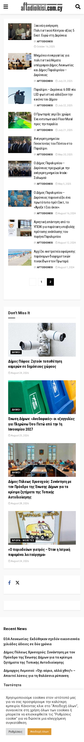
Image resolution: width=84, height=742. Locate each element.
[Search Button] (77, 7)
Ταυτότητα (12, 685)
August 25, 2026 (19, 435)
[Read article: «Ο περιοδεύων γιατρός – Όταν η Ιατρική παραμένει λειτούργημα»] (42, 528)
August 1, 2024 (66, 267)
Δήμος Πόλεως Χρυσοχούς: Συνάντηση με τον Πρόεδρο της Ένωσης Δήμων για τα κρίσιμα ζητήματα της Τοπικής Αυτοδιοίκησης (39, 657)
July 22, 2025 (65, 105)
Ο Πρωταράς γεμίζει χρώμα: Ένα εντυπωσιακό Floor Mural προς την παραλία (53, 119)
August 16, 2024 (67, 213)
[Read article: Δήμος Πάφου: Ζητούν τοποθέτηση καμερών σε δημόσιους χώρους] (42, 340)
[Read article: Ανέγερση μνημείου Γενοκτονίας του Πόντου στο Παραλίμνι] (20, 144)
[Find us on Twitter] (17, 583)
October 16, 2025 (45, 46)
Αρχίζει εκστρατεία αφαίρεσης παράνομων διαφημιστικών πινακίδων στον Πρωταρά (54, 256)
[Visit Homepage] (42, 7)
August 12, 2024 (67, 242)
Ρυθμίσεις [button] (15, 731)
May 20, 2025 (65, 154)
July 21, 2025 (65, 130)
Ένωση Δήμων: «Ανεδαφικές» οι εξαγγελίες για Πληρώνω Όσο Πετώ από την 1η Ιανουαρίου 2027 (41, 424)
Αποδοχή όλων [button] (39, 731)
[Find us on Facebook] (9, 583)
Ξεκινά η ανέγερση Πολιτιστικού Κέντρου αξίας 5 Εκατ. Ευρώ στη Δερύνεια (54, 30)
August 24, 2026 (19, 373)
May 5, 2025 (64, 184)
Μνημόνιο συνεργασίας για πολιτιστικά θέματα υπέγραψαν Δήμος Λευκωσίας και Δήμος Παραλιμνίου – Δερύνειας (54, 65)
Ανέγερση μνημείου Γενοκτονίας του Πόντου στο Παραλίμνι (53, 143)
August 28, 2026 (19, 503)
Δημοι (16, 352)
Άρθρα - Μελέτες (23, 540)
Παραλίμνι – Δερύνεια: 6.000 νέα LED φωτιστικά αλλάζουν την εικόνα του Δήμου (55, 94)
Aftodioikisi (45, 41)
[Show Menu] (6, 7)
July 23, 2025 (65, 81)
